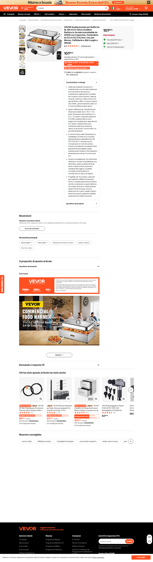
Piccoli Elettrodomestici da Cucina (51, 20)
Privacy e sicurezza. (98, 557)
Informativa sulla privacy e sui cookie (110, 548)
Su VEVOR (75, 539)
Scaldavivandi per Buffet (82, 20)
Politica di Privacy (78, 546)
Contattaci (23, 539)
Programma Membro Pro (55, 543)
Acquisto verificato (83, 243)
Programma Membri (53, 539)
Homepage (22, 20)
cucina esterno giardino (88, 441)
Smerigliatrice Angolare (65, 441)
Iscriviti (129, 541)
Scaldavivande (68, 20)
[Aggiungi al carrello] (40, 398)
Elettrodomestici (33, 20)
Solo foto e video (26, 248)
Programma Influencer (54, 549)
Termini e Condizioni (79, 543)
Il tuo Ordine (23, 546)
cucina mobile (27, 441)
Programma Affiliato (53, 546)
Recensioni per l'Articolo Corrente (63, 243)
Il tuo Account (24, 549)
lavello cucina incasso (110, 441)
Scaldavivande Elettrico (99, 20)
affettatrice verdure (44, 441)
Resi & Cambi (24, 543)
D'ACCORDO (141, 557)
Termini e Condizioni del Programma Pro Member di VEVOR (82, 551)
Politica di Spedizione (26, 553)
